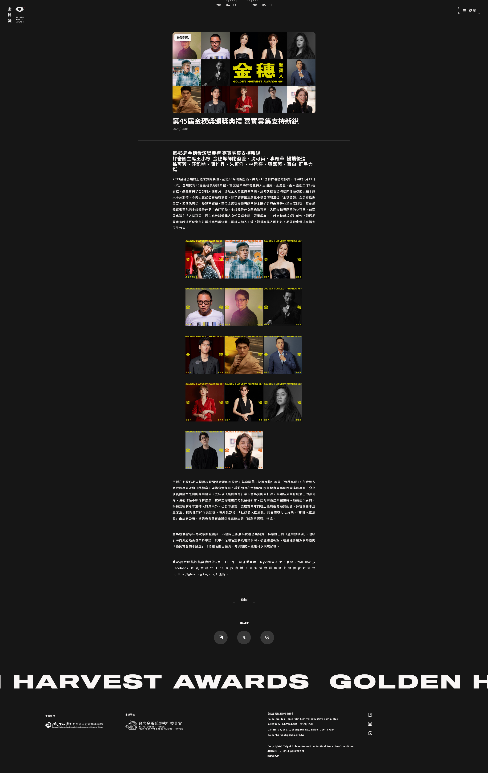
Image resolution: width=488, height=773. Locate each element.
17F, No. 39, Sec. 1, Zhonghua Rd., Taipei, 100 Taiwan (301, 729)
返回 (244, 599)
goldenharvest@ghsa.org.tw (285, 734)
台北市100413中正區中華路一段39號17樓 (290, 724)
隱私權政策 (273, 756)
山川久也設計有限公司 (292, 751)
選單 (472, 10)
